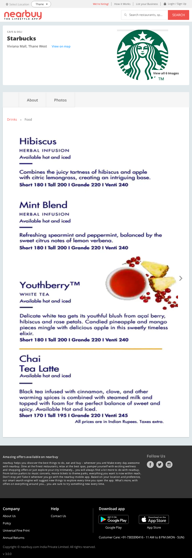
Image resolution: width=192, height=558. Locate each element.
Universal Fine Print (16, 530)
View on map (61, 46)
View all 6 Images (166, 73)
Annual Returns (13, 538)
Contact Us (58, 516)
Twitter (159, 464)
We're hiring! (101, 4)
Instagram (169, 464)
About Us (9, 516)
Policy (7, 523)
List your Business (147, 4)
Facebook (150, 464)
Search (178, 15)
